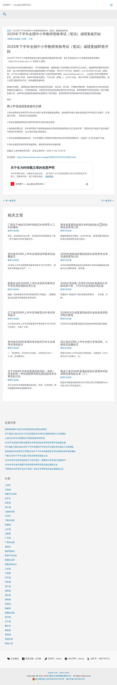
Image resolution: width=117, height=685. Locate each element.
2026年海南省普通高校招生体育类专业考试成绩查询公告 (84, 255)
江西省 (8, 573)
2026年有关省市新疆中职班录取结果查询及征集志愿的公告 (31, 464)
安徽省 (8, 525)
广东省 (8, 538)
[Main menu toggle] (111, 5)
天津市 (8, 516)
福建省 (8, 608)
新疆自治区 (10, 560)
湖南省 (8, 599)
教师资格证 (10, 551)
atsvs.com (64, 672)
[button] (4, 14)
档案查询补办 (11, 564)
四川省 (8, 507)
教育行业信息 (14, 39)
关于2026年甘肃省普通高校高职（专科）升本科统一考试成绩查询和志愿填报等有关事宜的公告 (32, 374)
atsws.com (53, 672)
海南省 (8, 591)
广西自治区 (10, 542)
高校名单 (9, 639)
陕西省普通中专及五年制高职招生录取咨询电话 (26, 429)
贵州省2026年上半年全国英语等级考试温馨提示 (31, 255)
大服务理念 (10, 511)
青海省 (8, 634)
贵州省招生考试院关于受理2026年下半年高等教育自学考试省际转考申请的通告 (40, 451)
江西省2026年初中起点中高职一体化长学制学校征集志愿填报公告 (34, 469)
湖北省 (8, 595)
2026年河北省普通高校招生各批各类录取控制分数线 (84, 314)
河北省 (8, 577)
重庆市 (8, 626)
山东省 (8, 529)
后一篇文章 (107, 200)
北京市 (8, 498)
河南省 (8, 582)
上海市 (8, 485)
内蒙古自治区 (11, 494)
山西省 (8, 533)
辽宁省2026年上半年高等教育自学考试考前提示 (31, 314)
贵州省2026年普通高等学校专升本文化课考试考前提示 (31, 343)
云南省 (8, 489)
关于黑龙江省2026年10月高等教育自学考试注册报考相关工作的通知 (35, 434)
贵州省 (8, 617)
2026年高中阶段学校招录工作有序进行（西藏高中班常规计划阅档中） (36, 460)
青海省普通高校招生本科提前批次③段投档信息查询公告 (84, 226)
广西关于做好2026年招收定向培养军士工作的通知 (31, 226)
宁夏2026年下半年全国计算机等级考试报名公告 (26, 456)
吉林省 (8, 503)
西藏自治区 (10, 613)
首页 (9, 30)
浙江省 (8, 586)
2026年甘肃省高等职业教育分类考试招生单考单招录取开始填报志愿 (35, 442)
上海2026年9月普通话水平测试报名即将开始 (25, 438)
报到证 (8, 547)
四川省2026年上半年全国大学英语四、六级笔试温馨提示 (84, 343)
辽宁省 (8, 621)
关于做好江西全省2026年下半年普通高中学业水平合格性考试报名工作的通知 (39, 447)
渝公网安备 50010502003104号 (49, 679)
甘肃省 (8, 604)
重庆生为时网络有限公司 (60, 676)
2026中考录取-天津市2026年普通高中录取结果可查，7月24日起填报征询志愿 (83, 284)
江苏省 (8, 569)
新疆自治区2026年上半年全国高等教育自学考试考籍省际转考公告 (31, 284)
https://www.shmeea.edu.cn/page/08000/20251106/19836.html (46, 157)
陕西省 (8, 630)
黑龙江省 (9, 643)
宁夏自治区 (10, 520)
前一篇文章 (9, 200)
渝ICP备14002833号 (75, 679)
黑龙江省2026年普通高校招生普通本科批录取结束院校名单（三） (84, 372)
